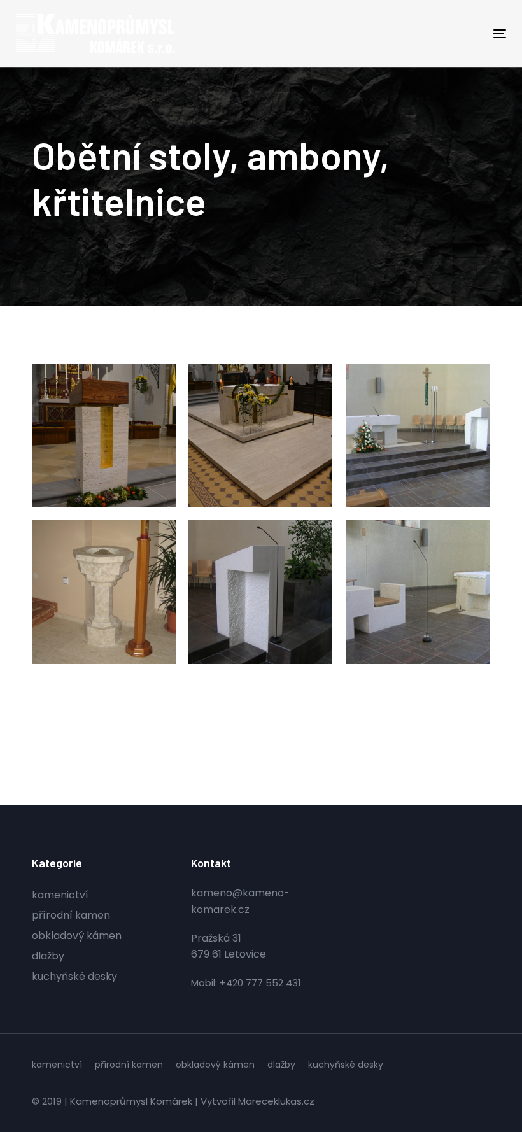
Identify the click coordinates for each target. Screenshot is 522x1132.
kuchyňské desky (74, 976)
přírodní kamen (71, 915)
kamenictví (60, 895)
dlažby (48, 956)
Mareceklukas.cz (276, 1101)
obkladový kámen (77, 935)
